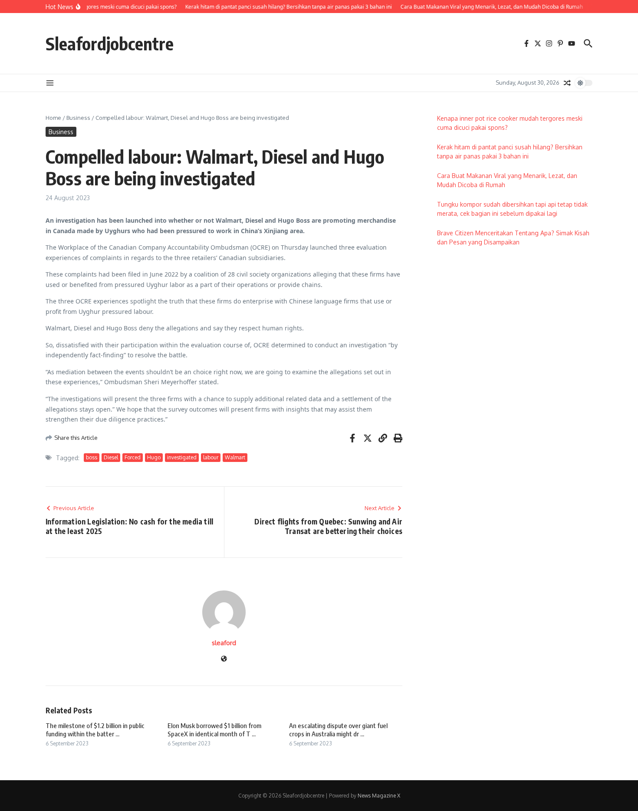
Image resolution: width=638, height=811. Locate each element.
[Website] (224, 659)
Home (53, 117)
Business (78, 117)
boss (91, 457)
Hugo (154, 457)
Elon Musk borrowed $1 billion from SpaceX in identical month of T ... (214, 730)
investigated (182, 457)
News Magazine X (379, 795)
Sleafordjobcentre (110, 43)
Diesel (111, 457)
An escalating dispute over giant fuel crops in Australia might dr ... (338, 730)
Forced (133, 457)
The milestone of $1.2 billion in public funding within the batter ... (95, 730)
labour (210, 457)
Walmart (235, 457)
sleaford (224, 643)
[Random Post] (567, 82)
